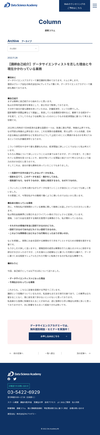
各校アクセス (50, 402)
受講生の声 (38, 402)
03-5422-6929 (24, 392)
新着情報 (11, 408)
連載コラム (21, 408)
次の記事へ (81, 353)
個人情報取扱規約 (35, 408)
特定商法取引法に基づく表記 (56, 408)
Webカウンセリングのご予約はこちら (74, 5)
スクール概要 (13, 402)
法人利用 (75, 402)
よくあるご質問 (63, 402)
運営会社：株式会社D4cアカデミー (22, 413)
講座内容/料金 (26, 402)
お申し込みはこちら (50, 336)
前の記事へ (18, 353)
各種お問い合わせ (77, 408)
